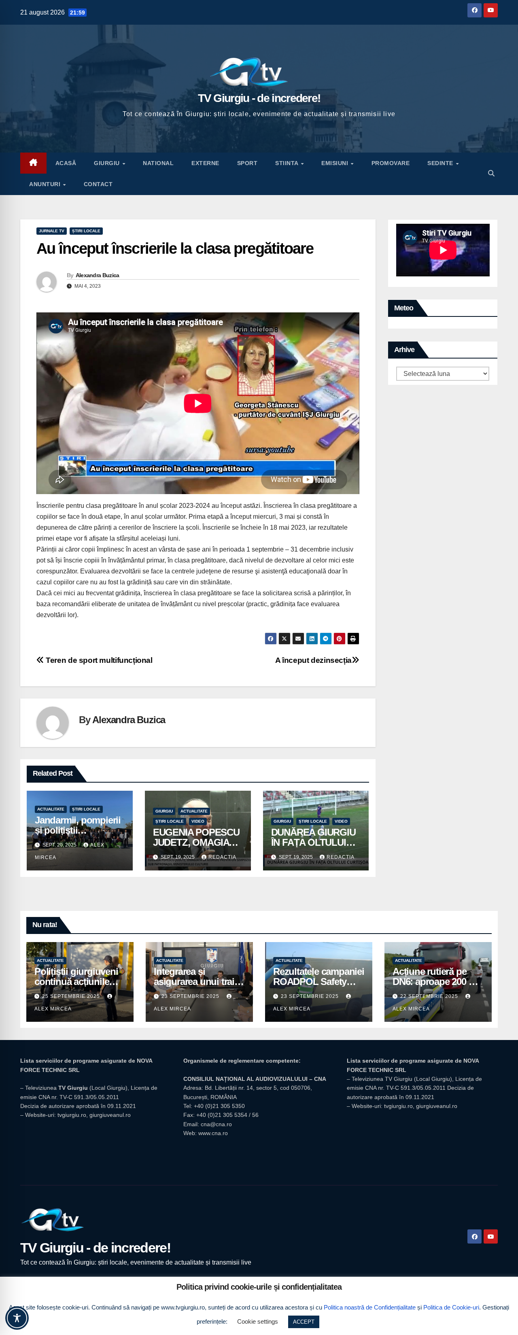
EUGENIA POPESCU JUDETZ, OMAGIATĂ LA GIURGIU (197, 842)
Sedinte (441, 163)
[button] (491, 173)
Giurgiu (107, 163)
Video (197, 821)
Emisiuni (335, 163)
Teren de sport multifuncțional (98, 660)
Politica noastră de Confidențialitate (370, 1307)
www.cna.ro (213, 1133)
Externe (205, 163)
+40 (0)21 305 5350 (219, 1106)
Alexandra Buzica (97, 275)
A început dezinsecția (313, 660)
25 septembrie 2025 (72, 996)
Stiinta (287, 163)
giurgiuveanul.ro (110, 1115)
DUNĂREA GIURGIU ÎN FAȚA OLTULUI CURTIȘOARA (313, 842)
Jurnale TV (51, 231)
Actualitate (50, 809)
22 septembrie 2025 (430, 996)
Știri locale (86, 231)
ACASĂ (65, 163)
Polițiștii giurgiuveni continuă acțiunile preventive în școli (76, 981)
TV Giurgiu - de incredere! (259, 98)
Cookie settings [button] (257, 1321)
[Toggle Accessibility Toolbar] (17, 1318)
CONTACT (98, 184)
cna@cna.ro (216, 1124)
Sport (247, 163)
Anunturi (45, 184)
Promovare (391, 163)
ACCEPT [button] (303, 1322)
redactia (222, 857)
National (158, 163)
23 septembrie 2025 (191, 996)
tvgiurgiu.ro (71, 1115)
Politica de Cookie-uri (451, 1307)
